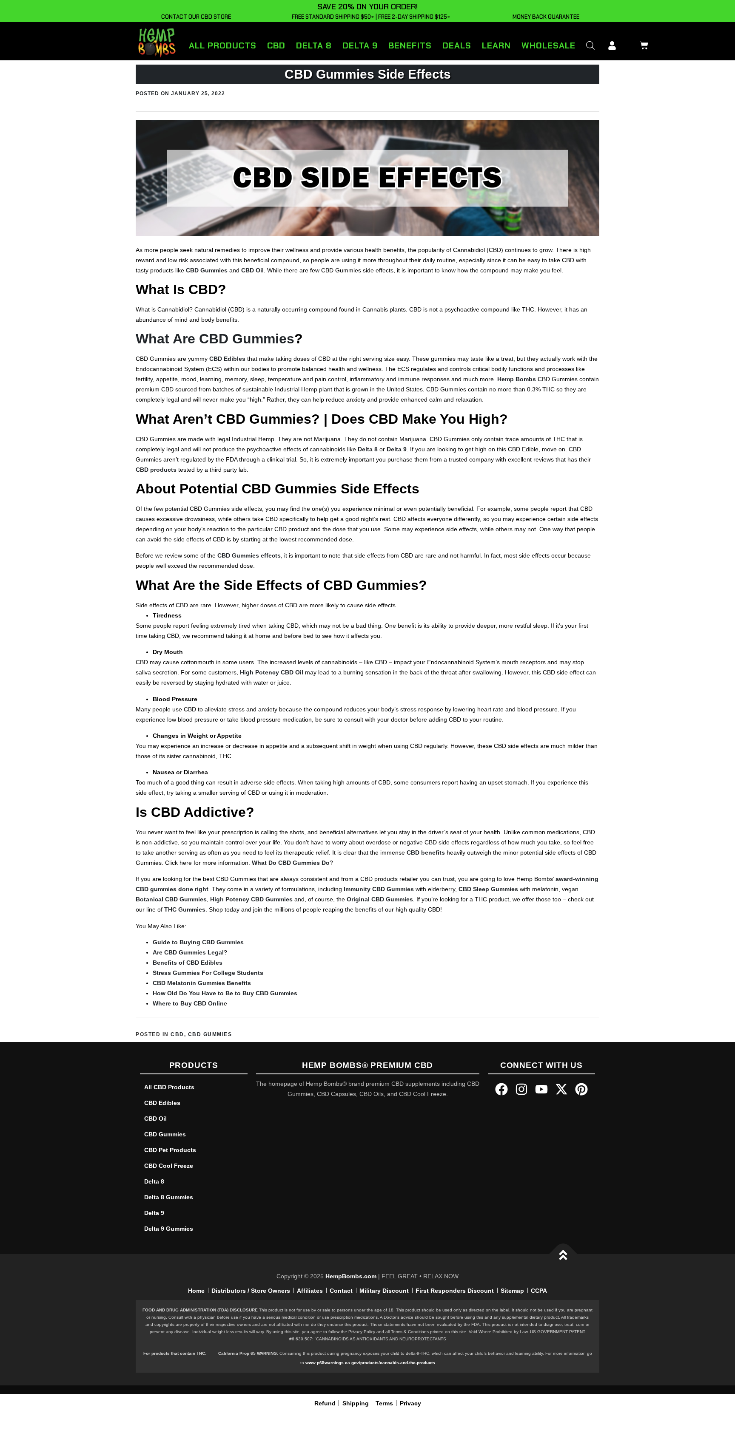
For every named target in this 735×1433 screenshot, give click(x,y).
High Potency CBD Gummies (251, 899)
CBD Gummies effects (249, 555)
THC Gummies (184, 909)
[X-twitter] (561, 1089)
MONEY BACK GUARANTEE (544, 16)
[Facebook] (501, 1089)
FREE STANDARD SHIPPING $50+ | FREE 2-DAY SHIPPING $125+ (369, 16)
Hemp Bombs (516, 379)
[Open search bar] (590, 45)
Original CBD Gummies (380, 899)
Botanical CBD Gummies (171, 899)
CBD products (156, 469)
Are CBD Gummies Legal (188, 952)
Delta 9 (360, 45)
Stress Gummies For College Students (208, 972)
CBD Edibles (227, 358)
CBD (276, 45)
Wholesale (548, 45)
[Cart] (642, 44)
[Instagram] (521, 1089)
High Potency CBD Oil (271, 672)
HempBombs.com (350, 1276)
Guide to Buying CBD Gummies (198, 942)
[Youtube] (541, 1089)
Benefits (410, 45)
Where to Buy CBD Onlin (188, 1003)
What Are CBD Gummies (215, 338)
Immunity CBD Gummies (379, 889)
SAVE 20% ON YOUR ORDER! (368, 7)
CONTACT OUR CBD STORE (195, 16)
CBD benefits (426, 852)
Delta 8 (314, 45)
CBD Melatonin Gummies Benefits (202, 983)
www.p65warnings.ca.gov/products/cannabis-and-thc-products (370, 1362)
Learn (496, 45)
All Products (222, 45)
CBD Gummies (207, 270)
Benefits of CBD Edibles (187, 962)
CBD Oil (252, 270)
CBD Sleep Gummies (488, 889)
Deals (456, 45)
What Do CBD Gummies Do (291, 862)
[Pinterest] (581, 1089)
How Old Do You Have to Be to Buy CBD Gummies (225, 993)
